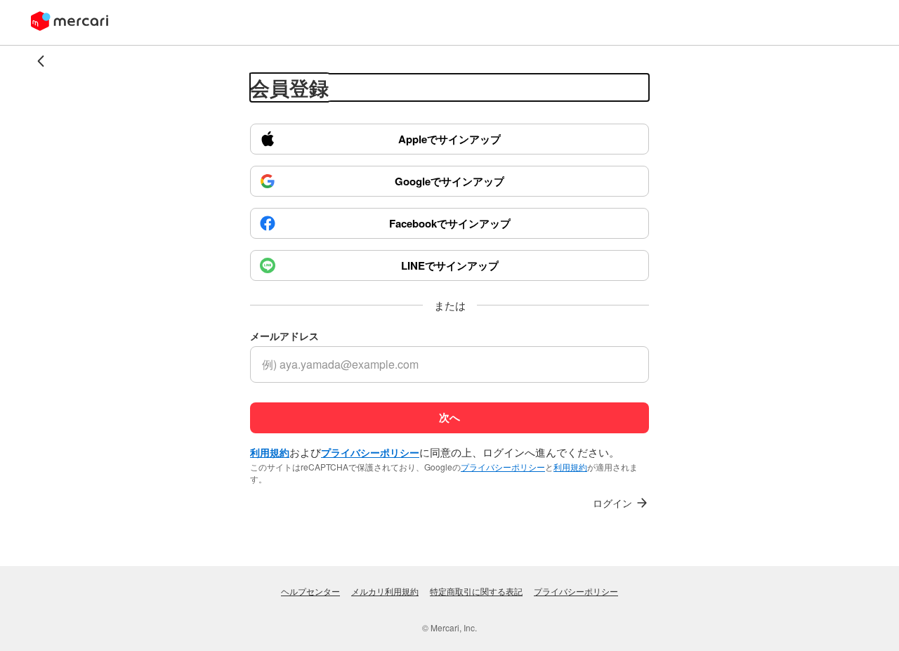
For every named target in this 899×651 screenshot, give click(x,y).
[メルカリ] (69, 22)
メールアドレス (284, 336)
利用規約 (570, 467)
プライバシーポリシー (503, 467)
